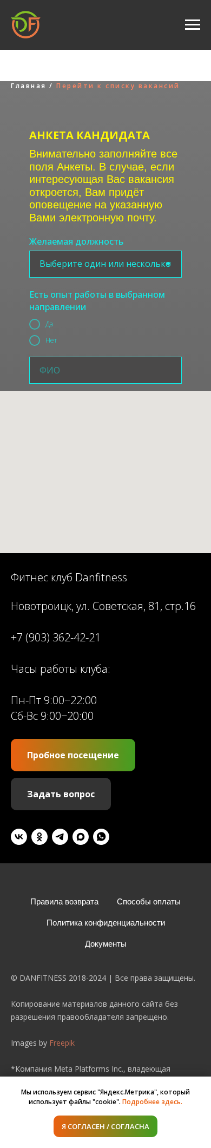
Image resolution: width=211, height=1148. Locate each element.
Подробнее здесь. (152, 1101)
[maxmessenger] (80, 837)
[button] (73, 755)
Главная (29, 85)
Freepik (62, 1043)
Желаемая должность (76, 241)
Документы (106, 943)
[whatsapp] (101, 837)
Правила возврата (64, 901)
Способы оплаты (149, 901)
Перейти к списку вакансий (118, 85)
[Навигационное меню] (192, 24)
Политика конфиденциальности (106, 922)
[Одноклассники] (39, 837)
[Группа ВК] (19, 837)
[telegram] (60, 837)
